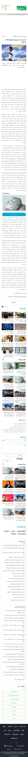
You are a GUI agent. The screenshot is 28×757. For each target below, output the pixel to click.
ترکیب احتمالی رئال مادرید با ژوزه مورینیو (16, 586)
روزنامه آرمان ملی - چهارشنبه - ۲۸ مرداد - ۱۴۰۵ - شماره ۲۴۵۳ (13, 626)
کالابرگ (14, 718)
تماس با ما (16, 742)
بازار (5, 730)
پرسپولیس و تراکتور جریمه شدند (18, 573)
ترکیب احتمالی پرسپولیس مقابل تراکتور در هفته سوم (14, 545)
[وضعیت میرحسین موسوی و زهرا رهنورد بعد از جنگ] (7, 338)
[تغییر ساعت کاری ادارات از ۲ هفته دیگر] (20, 350)
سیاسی (15, 726)
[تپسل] (3, 193)
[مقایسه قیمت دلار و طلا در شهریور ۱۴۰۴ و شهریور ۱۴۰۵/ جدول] (20, 338)
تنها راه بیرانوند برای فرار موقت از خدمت (16, 578)
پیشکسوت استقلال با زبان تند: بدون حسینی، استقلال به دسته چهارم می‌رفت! (14, 430)
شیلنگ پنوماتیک (14, 691)
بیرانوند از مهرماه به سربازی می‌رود (18, 600)
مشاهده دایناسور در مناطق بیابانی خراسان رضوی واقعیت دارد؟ (21, 332)
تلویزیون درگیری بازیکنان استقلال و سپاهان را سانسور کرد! (14, 549)
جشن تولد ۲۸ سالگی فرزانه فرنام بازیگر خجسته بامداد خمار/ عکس (14, 663)
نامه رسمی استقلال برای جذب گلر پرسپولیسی (17, 427)
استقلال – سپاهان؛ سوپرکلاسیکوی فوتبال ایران (15, 565)
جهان (22, 730)
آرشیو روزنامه (15, 734)
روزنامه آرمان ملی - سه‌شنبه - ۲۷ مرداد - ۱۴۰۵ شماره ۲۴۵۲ (14, 621)
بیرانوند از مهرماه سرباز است (19, 597)
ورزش (22, 36)
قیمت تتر (14, 710)
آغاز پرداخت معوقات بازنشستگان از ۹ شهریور (8, 355)
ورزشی (25, 36)
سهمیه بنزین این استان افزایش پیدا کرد (21, 320)
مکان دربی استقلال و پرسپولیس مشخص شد (15, 592)
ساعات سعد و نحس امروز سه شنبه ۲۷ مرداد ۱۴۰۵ (14, 644)
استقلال (13, 302)
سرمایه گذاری (14, 214)
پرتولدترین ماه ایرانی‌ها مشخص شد (8, 332)
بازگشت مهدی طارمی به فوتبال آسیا (17, 584)
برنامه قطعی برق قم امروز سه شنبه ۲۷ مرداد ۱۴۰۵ (14, 618)
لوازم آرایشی (14, 714)
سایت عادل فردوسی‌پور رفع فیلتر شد (17, 589)
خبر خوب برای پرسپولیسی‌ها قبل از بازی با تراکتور (15, 560)
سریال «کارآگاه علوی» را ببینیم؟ (8, 320)
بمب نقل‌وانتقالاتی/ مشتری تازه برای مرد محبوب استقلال (15, 431)
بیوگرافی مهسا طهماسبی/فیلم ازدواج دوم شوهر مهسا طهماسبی (14, 650)
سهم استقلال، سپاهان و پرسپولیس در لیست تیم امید (14, 570)
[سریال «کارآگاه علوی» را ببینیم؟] (7, 315)
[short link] (6, 36)
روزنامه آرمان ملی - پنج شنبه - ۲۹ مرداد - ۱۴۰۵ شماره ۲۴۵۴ (14, 635)
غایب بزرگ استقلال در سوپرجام (19, 425)
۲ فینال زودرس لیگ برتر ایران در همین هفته (16, 581)
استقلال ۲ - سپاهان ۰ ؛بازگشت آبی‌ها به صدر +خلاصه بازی (14, 553)
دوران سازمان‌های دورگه (20, 679)
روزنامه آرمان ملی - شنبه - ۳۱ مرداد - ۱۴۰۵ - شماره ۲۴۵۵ (14, 640)
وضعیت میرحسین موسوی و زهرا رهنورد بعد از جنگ (7, 344)
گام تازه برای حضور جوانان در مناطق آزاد (16, 557)
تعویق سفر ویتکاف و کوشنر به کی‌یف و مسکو (17, 14)
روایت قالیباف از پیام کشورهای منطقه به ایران (15, 667)
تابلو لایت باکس (14, 703)
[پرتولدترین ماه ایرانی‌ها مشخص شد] (7, 326)
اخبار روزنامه (7, 734)
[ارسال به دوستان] (4, 36)
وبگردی (22, 734)
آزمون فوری (14, 707)
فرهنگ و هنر (16, 730)
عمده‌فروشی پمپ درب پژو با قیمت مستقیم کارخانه (14, 672)
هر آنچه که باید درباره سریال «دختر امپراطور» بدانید (14, 615)
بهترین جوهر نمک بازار (14, 699)
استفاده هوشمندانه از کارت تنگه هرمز (17, 669)
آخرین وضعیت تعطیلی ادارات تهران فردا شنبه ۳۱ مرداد (14, 646)
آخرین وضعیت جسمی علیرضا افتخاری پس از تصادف (14, 657)
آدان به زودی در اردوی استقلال (18, 594)
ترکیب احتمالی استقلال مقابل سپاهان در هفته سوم (14, 562)
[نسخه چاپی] (2, 36)
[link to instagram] (6, 5)
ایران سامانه (11, 756)
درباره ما (11, 742)
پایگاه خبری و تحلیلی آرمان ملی (7, 752)
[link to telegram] (8, 5)
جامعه (4, 726)
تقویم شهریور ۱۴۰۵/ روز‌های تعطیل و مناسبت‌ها (15, 654)
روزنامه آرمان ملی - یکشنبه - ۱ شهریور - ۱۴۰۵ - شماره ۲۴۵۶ (14, 631)
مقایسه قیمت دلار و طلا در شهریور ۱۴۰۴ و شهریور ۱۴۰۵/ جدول (20, 344)
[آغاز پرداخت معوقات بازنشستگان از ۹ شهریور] (7, 350)
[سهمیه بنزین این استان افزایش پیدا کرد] (20, 315)
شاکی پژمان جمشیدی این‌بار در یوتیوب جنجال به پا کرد (14, 676)
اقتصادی (10, 726)
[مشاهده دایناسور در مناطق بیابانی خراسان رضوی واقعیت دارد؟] (20, 326)
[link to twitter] (4, 5)
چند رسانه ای (22, 726)
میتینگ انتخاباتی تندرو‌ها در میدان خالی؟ (16, 659)
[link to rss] (2, 5)
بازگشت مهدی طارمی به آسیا (19, 576)
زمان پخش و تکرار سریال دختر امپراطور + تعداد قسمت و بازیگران (15, 611)
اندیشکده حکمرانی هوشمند (14, 695)
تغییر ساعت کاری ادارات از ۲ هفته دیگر (20, 355)
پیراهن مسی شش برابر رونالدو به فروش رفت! (15, 568)
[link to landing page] (21, 7)
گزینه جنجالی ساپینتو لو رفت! (20, 423)
